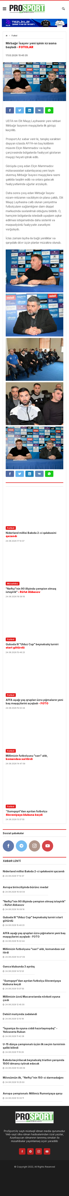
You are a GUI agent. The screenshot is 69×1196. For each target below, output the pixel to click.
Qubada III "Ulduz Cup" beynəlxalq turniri (32, 646)
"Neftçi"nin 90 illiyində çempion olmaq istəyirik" (31, 590)
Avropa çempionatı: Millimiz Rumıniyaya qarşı (32, 1093)
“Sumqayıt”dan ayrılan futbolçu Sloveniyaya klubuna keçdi (32, 982)
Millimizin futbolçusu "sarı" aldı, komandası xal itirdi (34, 950)
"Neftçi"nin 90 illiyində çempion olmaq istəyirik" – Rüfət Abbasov (34, 903)
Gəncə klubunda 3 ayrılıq (19, 966)
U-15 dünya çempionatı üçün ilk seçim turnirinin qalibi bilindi (34, 1046)
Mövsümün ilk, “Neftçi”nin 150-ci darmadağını (33, 1077)
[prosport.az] (27, 8)
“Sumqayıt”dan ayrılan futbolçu (26, 813)
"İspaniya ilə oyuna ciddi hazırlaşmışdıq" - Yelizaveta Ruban (30, 1030)
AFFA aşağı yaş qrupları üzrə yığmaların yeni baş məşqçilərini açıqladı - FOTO (34, 935)
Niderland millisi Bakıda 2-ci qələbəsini (31, 534)
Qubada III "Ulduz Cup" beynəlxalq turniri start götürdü (33, 919)
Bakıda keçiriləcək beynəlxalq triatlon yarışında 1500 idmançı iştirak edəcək (33, 1061)
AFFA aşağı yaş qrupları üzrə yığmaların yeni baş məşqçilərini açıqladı (34, 701)
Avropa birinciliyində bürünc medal (25, 887)
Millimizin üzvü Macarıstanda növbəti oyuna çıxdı (31, 998)
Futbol (14, 35)
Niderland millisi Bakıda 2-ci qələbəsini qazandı (33, 871)
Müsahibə (12, 583)
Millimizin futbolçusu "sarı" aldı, (27, 757)
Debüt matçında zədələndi (20, 1014)
